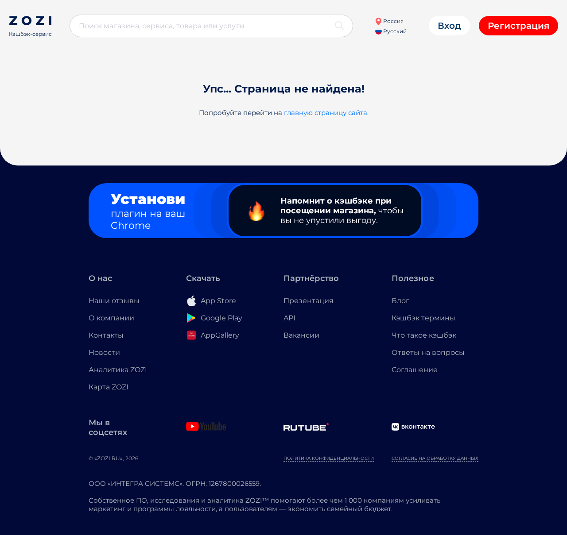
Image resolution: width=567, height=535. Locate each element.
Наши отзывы (114, 300)
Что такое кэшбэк (424, 335)
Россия (393, 21)
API (289, 318)
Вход (449, 25)
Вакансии (301, 335)
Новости (104, 352)
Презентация (309, 300)
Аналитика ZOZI (118, 370)
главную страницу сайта (325, 112)
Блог (400, 300)
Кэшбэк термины (423, 318)
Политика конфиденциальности (329, 458)
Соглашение (415, 370)
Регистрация (518, 25)
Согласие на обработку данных (435, 458)
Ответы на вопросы (428, 352)
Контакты (106, 335)
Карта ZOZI (108, 387)
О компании (111, 318)
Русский (394, 31)
